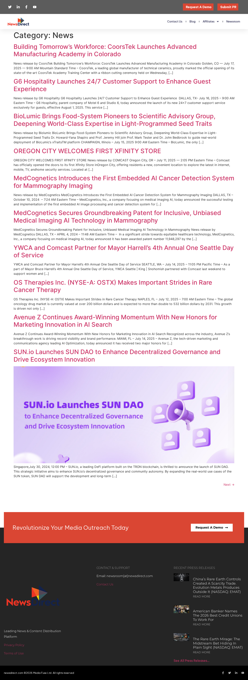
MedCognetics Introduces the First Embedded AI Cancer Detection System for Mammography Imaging (124, 181)
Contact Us (174, 21)
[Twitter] (229, 672)
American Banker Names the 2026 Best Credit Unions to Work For (217, 615)
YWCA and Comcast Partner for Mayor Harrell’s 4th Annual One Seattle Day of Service (124, 251)
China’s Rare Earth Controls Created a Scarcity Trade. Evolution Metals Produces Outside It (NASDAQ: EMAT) (217, 585)
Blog (192, 21)
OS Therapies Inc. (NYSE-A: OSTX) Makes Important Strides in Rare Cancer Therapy (113, 286)
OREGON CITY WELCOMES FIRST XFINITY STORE (87, 151)
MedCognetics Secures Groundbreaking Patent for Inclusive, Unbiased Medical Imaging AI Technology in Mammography (117, 216)
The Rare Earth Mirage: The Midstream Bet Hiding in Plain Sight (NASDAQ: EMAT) (218, 643)
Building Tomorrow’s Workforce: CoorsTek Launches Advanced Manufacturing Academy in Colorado (105, 50)
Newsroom (233, 21)
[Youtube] (242, 672)
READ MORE (201, 596)
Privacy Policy (14, 645)
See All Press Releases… (191, 661)
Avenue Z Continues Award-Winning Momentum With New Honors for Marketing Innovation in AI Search (115, 320)
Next (229, 484)
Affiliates (208, 21)
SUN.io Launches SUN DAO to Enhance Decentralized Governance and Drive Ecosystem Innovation (117, 355)
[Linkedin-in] (236, 672)
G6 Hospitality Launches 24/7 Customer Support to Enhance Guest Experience (112, 85)
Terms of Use (14, 653)
